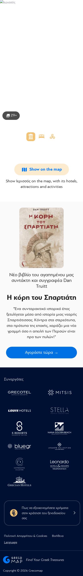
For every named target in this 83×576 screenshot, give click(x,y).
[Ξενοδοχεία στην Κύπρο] (21, 411)
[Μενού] (76, 6)
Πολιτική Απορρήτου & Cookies (25, 536)
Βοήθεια (57, 536)
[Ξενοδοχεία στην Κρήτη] (21, 429)
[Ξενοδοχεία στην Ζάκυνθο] (61, 447)
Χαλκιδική (11, 20)
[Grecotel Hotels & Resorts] (21, 393)
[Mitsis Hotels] (61, 393)
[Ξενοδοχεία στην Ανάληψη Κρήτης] (61, 411)
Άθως (31, 20)
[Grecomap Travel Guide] (12, 6)
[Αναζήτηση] (55, 6)
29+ (14, 115)
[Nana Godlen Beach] (61, 429)
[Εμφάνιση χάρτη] (65, 6)
